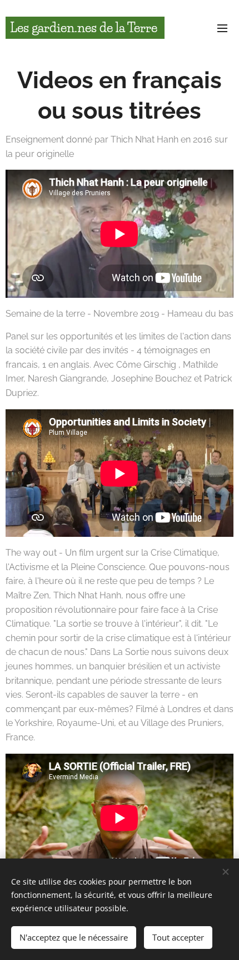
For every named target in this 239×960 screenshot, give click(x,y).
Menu (222, 28)
